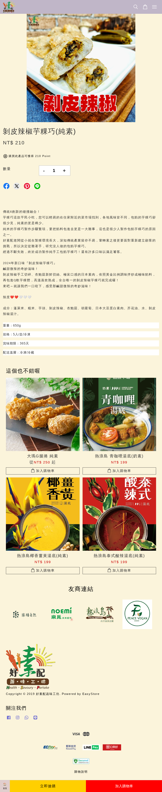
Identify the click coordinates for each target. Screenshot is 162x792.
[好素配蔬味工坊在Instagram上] (17, 719)
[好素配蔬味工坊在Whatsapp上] (26, 719)
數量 (7, 169)
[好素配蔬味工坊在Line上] (35, 719)
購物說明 (81, 771)
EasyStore (91, 693)
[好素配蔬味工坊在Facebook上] (8, 719)
